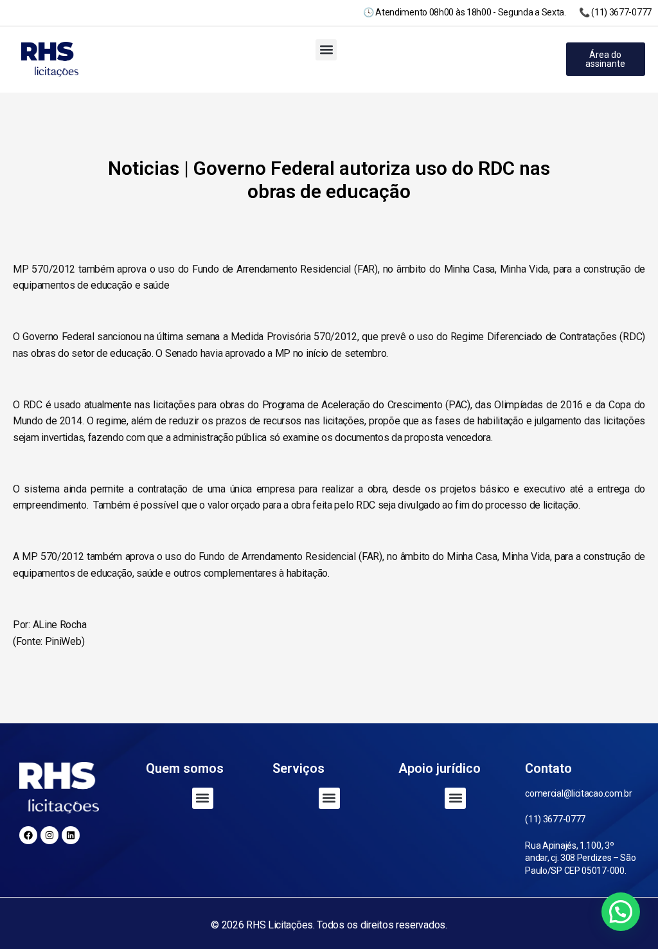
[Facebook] (28, 835)
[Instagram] (49, 835)
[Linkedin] (71, 835)
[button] (326, 49)
